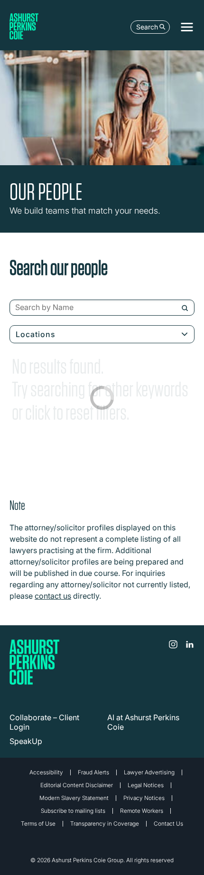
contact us (53, 596)
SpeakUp (25, 741)
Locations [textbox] (36, 334)
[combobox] (102, 308)
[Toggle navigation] (187, 27)
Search (147, 27)
